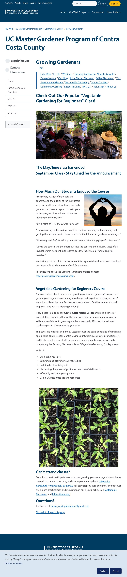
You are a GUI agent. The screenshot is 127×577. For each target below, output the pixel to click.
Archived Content (16, 124)
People (18, 2)
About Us (111, 86)
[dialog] (63, 563)
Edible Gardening (105, 78)
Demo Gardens (48, 78)
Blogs (25, 2)
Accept (116, 571)
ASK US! (11, 99)
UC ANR (9, 28)
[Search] (95, 3)
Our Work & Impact (78, 12)
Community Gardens (51, 86)
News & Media (114, 12)
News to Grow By (106, 73)
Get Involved (98, 12)
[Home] (21, 12)
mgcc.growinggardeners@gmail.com (55, 275)
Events (33, 2)
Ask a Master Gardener (82, 78)
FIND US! (86, 86)
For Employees (45, 2)
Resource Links (72, 86)
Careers (9, 2)
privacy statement (13, 562)
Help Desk (45, 73)
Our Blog (63, 78)
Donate (114, 3)
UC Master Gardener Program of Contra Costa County (39, 28)
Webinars (67, 73)
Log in (103, 3)
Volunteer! (99, 86)
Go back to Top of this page (50, 512)
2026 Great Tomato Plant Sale (16, 90)
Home (10, 81)
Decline (103, 571)
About (63, 12)
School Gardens (99, 82)
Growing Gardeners (85, 73)
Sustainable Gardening (77, 82)
